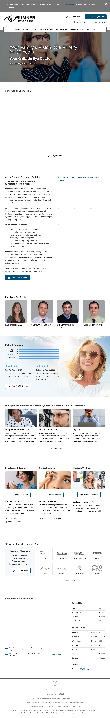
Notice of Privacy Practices (76, 710)
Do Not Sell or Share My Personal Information (73, 713)
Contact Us (89, 29)
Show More (69, 580)
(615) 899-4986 (84, 669)
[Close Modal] (106, 4)
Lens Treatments (14, 522)
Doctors (34, 29)
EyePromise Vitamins (83, 502)
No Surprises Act (58, 710)
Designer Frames (12, 501)
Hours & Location (21, 29)
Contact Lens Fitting (48, 501)
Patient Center (75, 29)
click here (70, 4)
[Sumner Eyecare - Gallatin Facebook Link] (55, 683)
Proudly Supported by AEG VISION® (68, 706)
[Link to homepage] (24, 19)
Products (54, 29)
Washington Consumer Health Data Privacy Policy (38, 713)
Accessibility (25, 710)
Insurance (44, 29)
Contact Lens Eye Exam (51, 518)
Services (63, 29)
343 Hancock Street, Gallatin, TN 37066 (91, 22)
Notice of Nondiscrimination (41, 710)
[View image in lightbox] (81, 180)
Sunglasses (12, 518)
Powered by (41, 706)
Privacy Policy (91, 710)
